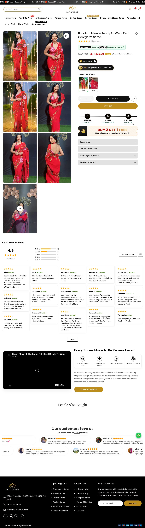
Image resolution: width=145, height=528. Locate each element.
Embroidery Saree (61, 489)
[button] (136, 33)
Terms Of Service (84, 502)
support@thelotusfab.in (17, 509)
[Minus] (81, 98)
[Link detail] (5, 516)
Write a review (128, 254)
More (72, 339)
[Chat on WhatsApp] (138, 435)
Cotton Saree (59, 497)
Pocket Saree (59, 502)
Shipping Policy (83, 497)
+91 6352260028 (14, 504)
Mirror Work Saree (61, 506)
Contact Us (81, 506)
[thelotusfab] (72, 9)
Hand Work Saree (60, 510)
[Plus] (91, 98)
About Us (80, 510)
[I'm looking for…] (39, 9)
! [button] (95, 61)
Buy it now (108, 106)
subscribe (133, 503)
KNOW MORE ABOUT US (89, 389)
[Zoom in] (66, 36)
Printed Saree (59, 493)
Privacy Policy (82, 489)
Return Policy (82, 493)
